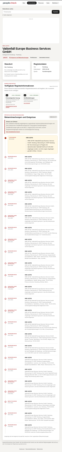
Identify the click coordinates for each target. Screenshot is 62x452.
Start (24, 3)
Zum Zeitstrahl (27, 103)
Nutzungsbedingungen (31, 449)
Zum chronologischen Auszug (13, 131)
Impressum (22, 449)
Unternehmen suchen (8, 8)
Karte (48, 3)
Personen (41, 3)
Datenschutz (40, 449)
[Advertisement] (31, 31)
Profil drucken (33, 57)
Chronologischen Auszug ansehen (11, 107)
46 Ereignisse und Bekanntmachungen (18, 57)
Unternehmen (32, 3)
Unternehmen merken (44, 57)
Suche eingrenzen (7, 15)
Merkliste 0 (55, 3)
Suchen (55, 12)
